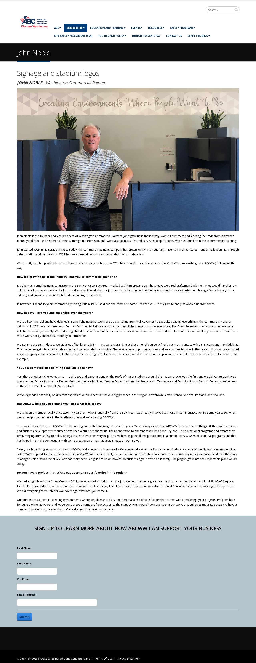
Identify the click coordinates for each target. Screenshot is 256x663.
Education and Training (107, 28)
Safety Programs (181, 28)
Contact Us (174, 36)
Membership (75, 28)
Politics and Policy (111, 36)
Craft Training (197, 36)
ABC (56, 28)
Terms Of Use (103, 658)
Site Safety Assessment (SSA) (73, 36)
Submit (24, 617)
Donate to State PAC (146, 36)
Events (136, 28)
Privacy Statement (128, 658)
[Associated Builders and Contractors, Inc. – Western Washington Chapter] (34, 21)
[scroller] (249, 658)
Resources (155, 28)
